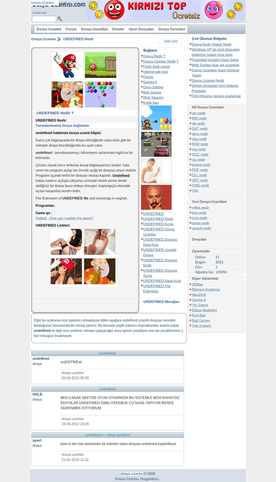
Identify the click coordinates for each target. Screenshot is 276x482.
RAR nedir (200, 144)
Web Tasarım (153, 97)
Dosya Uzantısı (43, 39)
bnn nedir (199, 213)
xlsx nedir (199, 139)
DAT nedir (200, 128)
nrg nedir (199, 149)
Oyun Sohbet (153, 87)
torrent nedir (201, 165)
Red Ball (198, 315)
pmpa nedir (200, 223)
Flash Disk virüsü (156, 66)
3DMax (197, 284)
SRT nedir (200, 180)
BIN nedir (199, 118)
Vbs (195, 190)
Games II (150, 82)
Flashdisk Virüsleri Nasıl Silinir (215, 60)
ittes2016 (199, 295)
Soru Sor (170, 41)
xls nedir (198, 123)
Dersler (118, 29)
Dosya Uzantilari (94, 29)
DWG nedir (200, 185)
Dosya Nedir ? (154, 56)
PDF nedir (200, 170)
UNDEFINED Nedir (78, 39)
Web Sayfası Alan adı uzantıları (215, 65)
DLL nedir (199, 175)
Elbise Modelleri (204, 310)
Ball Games (152, 92)
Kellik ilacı (151, 103)
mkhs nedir (200, 207)
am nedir (198, 113)
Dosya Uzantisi (49, 29)
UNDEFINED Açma (158, 224)
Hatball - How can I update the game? (64, 218)
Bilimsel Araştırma (206, 289)
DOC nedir (200, 154)
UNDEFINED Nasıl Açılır (162, 281)
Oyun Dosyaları (141, 29)
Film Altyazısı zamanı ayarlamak (216, 96)
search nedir (201, 228)
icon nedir (199, 218)
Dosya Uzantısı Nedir (208, 80)
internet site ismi (155, 72)
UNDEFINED (153, 214)
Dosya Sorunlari (171, 29)
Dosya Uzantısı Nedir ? (161, 61)
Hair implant (201, 326)
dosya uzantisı (132, 474)
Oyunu (148, 77)
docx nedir (200, 134)
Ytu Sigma (200, 305)
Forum (71, 29)
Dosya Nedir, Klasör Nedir (212, 44)
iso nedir (198, 159)
